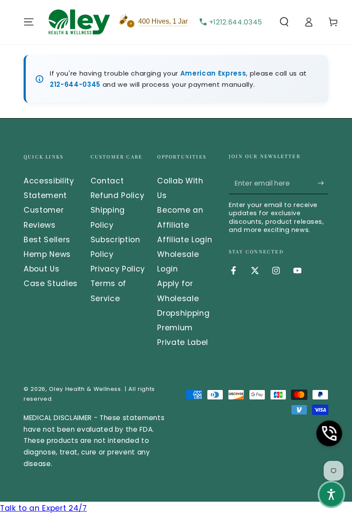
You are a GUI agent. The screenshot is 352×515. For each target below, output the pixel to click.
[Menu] (29, 22)
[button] (284, 22)
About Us (41, 269)
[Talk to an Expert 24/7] (329, 433)
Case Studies (51, 283)
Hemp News (47, 254)
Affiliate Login (184, 240)
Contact (107, 181)
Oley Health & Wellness (85, 389)
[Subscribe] (323, 183)
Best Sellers (47, 240)
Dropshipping (183, 313)
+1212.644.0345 (235, 22)
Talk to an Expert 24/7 (43, 508)
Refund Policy (118, 195)
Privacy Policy (118, 269)
